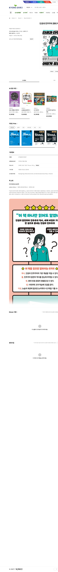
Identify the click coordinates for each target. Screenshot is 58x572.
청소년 (19, 18)
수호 (39, 128)
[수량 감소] (55, 569)
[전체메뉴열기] (10, 12)
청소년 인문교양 (27, 18)
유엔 (23, 128)
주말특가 (41, 12)
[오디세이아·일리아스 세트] (51, 104)
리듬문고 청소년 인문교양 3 (14, 28)
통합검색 (28, 7)
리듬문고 (11, 35)
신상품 (53, 12)
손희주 (24, 31)
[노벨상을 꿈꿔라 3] (26, 103)
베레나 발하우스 (12, 33)
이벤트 (36, 12)
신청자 (18, 128)
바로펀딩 (48, 12)
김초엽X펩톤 (18, 12)
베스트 (31, 12)
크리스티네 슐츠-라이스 (14, 31)
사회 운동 (29, 128)
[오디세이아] (39, 103)
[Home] (9, 18)
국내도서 (13, 18)
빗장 (35, 128)
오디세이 (25, 12)
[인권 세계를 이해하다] (14, 103)
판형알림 (37, 165)
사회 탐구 (12, 128)
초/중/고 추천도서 (12, 187)
